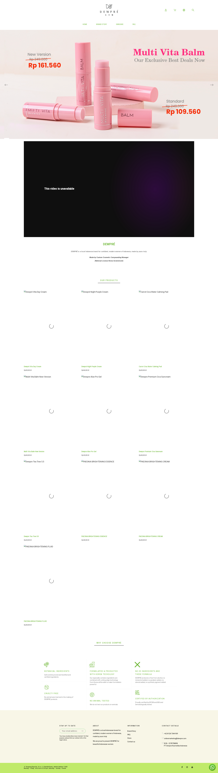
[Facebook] (182, 767)
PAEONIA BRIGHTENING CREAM (151, 536)
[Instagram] (187, 767)
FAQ (128, 735)
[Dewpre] (109, 10)
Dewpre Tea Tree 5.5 (31, 536)
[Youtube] (192, 767)
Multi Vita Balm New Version (34, 451)
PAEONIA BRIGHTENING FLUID (35, 621)
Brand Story (131, 731)
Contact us (131, 742)
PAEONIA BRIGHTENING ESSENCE (94, 536)
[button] (212, 767)
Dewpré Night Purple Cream (91, 366)
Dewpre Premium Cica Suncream (151, 451)
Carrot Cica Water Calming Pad (150, 366)
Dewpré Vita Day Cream (32, 366)
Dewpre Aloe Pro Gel (88, 451)
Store (129, 738)
